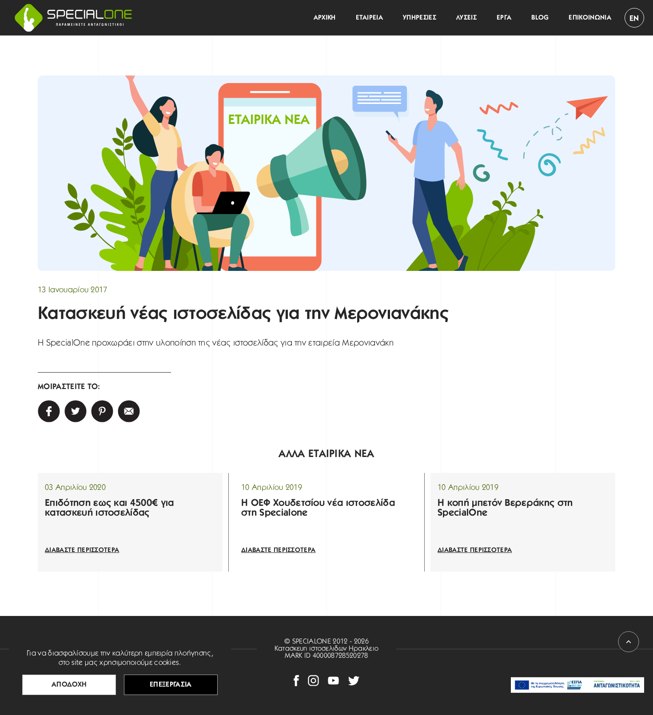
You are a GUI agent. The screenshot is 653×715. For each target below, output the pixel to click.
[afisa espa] (577, 685)
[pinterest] (102, 411)
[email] (129, 411)
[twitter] (75, 411)
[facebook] (296, 681)
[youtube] (333, 680)
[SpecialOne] (73, 18)
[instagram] (313, 680)
